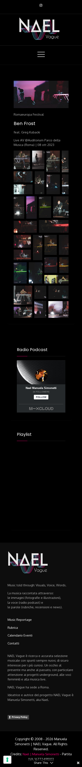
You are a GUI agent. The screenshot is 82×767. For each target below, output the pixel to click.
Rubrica (13, 628)
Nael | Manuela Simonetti (41, 754)
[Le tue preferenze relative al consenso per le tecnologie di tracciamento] (7, 760)
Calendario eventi (20, 635)
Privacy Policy (19, 717)
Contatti (13, 643)
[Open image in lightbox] (22, 160)
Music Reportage (20, 620)
